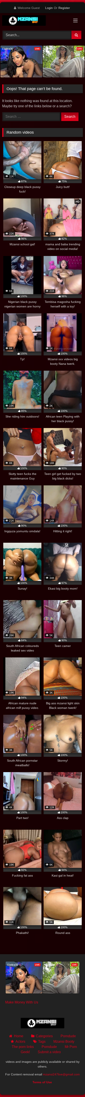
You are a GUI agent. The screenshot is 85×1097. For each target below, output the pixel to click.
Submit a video (49, 1052)
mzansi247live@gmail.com (61, 1074)
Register (64, 8)
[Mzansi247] (35, 21)
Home (18, 1036)
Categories (44, 1036)
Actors (20, 1041)
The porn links (23, 1047)
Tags (42, 1041)
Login (49, 8)
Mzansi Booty (63, 1041)
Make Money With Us (21, 1002)
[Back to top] (71, 1084)
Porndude (68, 1036)
